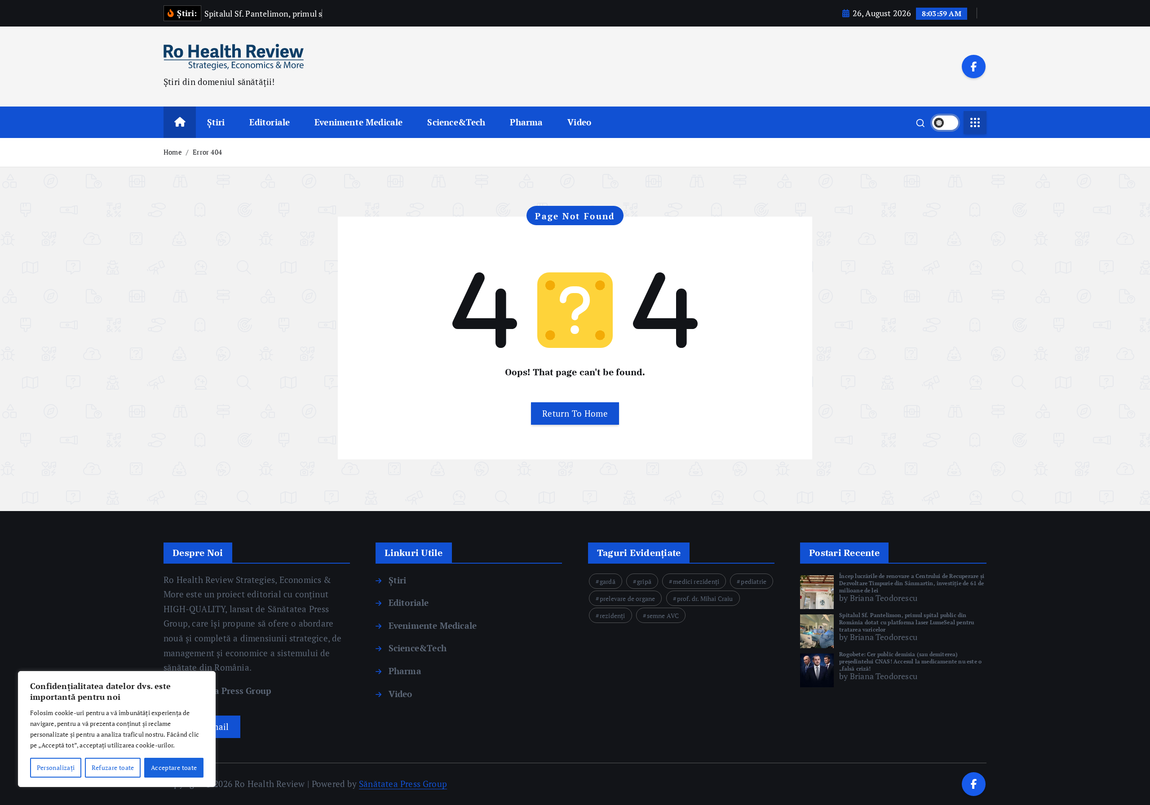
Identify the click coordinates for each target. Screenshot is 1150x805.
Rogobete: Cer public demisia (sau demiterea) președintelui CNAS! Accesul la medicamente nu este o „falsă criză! (910, 661)
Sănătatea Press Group (222, 690)
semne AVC (663, 615)
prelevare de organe (627, 598)
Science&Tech (456, 122)
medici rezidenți (696, 581)
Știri (216, 122)
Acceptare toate (174, 767)
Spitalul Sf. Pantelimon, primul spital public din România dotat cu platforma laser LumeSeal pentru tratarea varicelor (906, 622)
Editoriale (269, 122)
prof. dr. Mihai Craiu (705, 598)
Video (579, 122)
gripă (644, 581)
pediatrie (753, 581)
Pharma (526, 122)
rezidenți (612, 615)
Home (173, 151)
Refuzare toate (113, 767)
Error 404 (207, 151)
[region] (117, 729)
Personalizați (56, 767)
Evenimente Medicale (358, 122)
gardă (607, 581)
